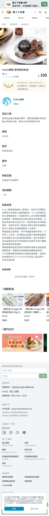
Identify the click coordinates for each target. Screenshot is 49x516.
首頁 (4, 24)
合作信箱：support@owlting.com (17, 408)
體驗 (4, 449)
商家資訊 (14, 24)
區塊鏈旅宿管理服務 (10, 456)
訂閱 (43, 376)
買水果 (21, 18)
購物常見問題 (7, 477)
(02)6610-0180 (18, 387)
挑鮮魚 (34, 18)
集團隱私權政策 (8, 481)
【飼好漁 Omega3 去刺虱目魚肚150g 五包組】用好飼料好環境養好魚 (12, 310)
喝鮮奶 (7, 18)
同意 (14, 508)
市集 (26, 442)
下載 (44, 4)
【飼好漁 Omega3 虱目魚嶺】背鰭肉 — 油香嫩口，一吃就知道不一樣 (34, 310)
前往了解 (34, 508)
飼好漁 (5, 316)
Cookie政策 (7, 485)
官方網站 (5, 442)
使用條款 (28, 481)
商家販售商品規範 (32, 477)
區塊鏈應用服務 (31, 456)
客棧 (4, 463)
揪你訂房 (28, 449)
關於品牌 (5, 428)
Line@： (10, 391)
